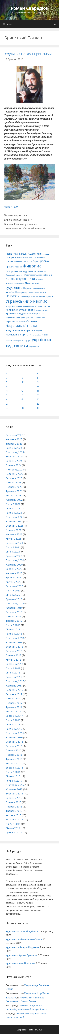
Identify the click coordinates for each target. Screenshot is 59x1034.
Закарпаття (41, 271)
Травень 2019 (14, 620)
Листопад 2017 (15, 681)
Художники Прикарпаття (16, 321)
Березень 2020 (14, 586)
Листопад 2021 (15, 517)
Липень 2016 (13, 750)
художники (34, 346)
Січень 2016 (13, 776)
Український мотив (19, 306)
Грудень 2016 (14, 728)
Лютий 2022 (13, 504)
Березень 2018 (14, 664)
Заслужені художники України (38, 275)
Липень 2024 (13, 465)
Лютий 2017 (13, 720)
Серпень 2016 (14, 746)
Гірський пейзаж (14, 266)
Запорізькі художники (15, 275)
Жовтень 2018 (14, 642)
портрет (27, 340)
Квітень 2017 (13, 711)
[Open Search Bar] (55, 24)
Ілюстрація (46, 254)
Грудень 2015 (14, 780)
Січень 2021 (13, 551)
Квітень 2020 (13, 582)
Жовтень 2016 (14, 737)
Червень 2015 (14, 806)
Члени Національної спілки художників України (21, 325)
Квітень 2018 (13, 659)
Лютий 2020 (13, 590)
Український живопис (32, 228)
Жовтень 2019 (14, 607)
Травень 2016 (14, 759)
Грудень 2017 (14, 677)
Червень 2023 (14, 486)
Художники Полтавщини (35, 317)
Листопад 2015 (15, 785)
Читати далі (11, 206)
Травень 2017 (14, 707)
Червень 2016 (14, 754)
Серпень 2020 (14, 568)
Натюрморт (22, 292)
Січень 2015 (13, 828)
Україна (49, 296)
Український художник (41, 306)
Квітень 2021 (13, 538)
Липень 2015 (13, 802)
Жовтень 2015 (14, 789)
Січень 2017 (13, 724)
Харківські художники (19, 310)
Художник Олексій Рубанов (22, 931)
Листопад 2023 (15, 469)
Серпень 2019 (14, 612)
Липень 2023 (13, 482)
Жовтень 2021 (14, 521)
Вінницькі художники (23, 261)
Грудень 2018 (14, 633)
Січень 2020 (13, 594)
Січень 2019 (13, 629)
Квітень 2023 (13, 495)
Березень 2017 (14, 715)
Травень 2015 (14, 810)
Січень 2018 (13, 672)
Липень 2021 (13, 530)
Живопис (19, 224)
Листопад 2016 (15, 733)
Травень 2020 (14, 577)
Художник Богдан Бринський (28, 53)
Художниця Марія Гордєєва (22, 947)
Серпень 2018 (14, 651)
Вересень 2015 (14, 793)
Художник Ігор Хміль (36, 993)
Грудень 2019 (14, 599)
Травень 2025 (14, 443)
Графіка (44, 261)
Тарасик (11, 997)
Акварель (32, 258)
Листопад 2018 (15, 638)
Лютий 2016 (13, 772)
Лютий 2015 (13, 823)
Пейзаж (11, 296)
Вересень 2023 (14, 473)
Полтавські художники (27, 296)
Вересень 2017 (14, 689)
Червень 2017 (14, 702)
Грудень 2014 (14, 832)
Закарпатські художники (21, 271)
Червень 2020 (14, 573)
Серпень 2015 (14, 798)
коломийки (36, 335)
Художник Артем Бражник (22, 955)
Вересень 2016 (14, 741)
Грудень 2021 (14, 512)
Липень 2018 (13, 655)
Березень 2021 (14, 543)
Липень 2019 (13, 616)
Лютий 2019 (13, 625)
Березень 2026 (14, 435)
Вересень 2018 (14, 646)
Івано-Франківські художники (23, 253)
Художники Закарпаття (31, 313)
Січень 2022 (13, 508)
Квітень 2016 (13, 763)
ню (14, 340)
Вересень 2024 (14, 456)
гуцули (39, 331)
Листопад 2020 (15, 560)
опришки (19, 341)
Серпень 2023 (14, 478)
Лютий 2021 (13, 547)
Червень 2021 (14, 534)
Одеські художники (37, 292)
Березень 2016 (14, 767)
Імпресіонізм (22, 257)
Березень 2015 (14, 819)
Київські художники (20, 279)
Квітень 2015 (13, 815)
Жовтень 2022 (14, 499)
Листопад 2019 (15, 603)
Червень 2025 (14, 439)
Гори (35, 261)
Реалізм (41, 296)
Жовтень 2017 (14, 685)
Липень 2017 (13, 698)
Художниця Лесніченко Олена (24, 939)
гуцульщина (12, 334)
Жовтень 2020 (14, 564)
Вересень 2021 (14, 525)
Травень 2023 (14, 491)
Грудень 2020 (14, 556)
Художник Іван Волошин (21, 963)
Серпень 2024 (14, 461)
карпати (26, 334)
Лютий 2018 (13, 668)
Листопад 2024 (15, 452)
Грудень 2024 (14, 447)
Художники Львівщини (15, 317)
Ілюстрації (11, 257)
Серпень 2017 (14, 694)
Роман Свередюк (29, 8)
